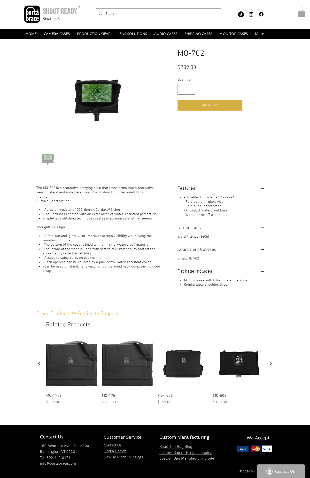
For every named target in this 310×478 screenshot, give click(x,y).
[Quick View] (71, 363)
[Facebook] (261, 14)
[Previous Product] (39, 363)
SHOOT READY (60, 11)
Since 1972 (52, 18)
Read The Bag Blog (175, 447)
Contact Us (113, 445)
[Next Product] (271, 363)
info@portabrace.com (58, 463)
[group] (155, 371)
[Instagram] (251, 14)
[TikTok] (241, 14)
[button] (301, 12)
